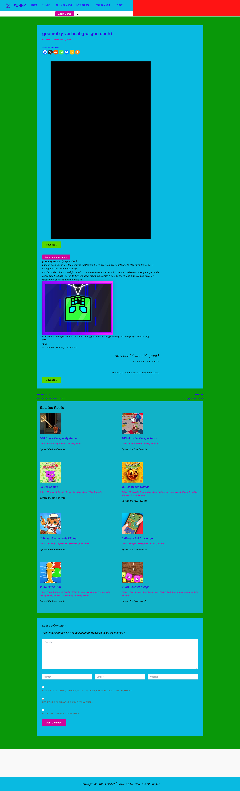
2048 (49, 592)
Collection (82, 492)
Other (42, 443)
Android (56, 592)
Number (125, 595)
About (120, 5)
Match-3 (186, 492)
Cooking (51, 543)
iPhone (101, 592)
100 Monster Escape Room (139, 438)
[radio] (139, 367)
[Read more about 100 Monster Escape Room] (132, 423)
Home (34, 5)
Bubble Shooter (150, 592)
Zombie (141, 495)
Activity (46, 5)
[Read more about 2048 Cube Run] (50, 572)
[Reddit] (55, 52)
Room (78, 443)
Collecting (66, 592)
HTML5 (91, 492)
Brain (49, 443)
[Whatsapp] (61, 52)
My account (82, 5)
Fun (57, 543)
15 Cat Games (49, 486)
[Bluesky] (66, 52)
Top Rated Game (63, 5)
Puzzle (71, 443)
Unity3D (77, 595)
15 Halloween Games (135, 486)
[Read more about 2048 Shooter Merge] (132, 572)
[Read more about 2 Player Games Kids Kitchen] (50, 523)
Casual (69, 492)
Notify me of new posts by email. (61, 713)
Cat (74, 492)
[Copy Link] (72, 52)
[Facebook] (44, 52)
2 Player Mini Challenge (137, 538)
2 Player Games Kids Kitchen (59, 538)
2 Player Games (135, 543)
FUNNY (20, 5)
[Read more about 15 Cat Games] (50, 471)
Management (46, 595)
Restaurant (73, 543)
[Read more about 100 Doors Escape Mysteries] (50, 423)
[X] (50, 52)
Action (131, 443)
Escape (56, 443)
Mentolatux (184, 592)
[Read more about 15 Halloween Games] (132, 471)
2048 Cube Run (50, 587)
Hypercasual (175, 492)
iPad (95, 592)
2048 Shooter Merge (135, 587)
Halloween (163, 492)
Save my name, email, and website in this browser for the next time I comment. (87, 691)
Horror (139, 443)
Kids (108, 592)
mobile (64, 443)
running (69, 595)
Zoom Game (64, 13)
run (62, 595)
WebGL (85, 595)
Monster (154, 443)
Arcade (61, 492)
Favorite (51, 244)
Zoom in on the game (56, 257)
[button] (90, 5)
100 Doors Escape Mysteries (59, 438)
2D (48, 492)
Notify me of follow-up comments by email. (67, 702)
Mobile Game (103, 5)
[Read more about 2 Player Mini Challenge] (132, 523)
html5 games (150, 543)
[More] (77, 52)
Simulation (84, 543)
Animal (53, 492)
